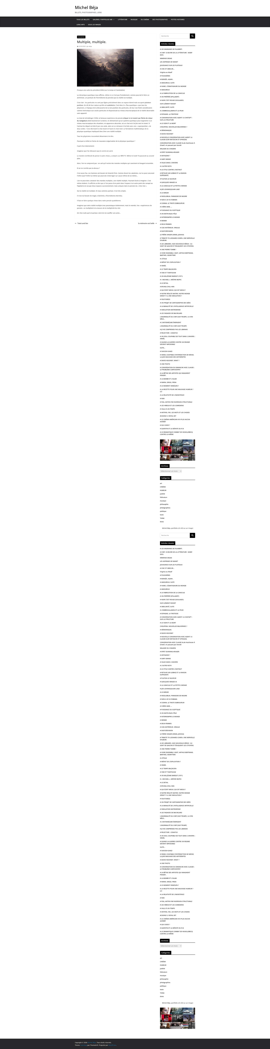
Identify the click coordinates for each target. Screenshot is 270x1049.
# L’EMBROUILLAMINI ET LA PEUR (171, 111)
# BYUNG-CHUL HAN (167, 287)
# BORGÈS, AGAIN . (166, 79)
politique (163, 511)
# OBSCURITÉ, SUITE (167, 107)
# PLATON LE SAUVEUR (168, 179)
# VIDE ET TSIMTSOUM (168, 273)
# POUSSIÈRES (165, 76)
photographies (165, 508)
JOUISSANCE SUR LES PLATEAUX (171, 65)
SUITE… (162, 348)
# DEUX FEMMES (166, 224)
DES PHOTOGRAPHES (160, 19)
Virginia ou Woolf (166, 72)
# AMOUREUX (165, 90)
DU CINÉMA (145, 19)
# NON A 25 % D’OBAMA (168, 200)
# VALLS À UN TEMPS (167, 409)
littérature (163, 497)
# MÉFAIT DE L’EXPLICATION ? (170, 262)
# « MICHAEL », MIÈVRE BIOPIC (171, 280)
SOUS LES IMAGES (94, 25)
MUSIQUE (134, 19)
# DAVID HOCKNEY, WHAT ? (169, 360)
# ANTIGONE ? (165, 156)
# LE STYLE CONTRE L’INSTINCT (171, 170)
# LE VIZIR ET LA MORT (168, 123)
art (161, 483)
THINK (162, 518)
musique (163, 501)
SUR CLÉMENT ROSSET (168, 104)
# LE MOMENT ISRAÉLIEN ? (169, 386)
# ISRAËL (163, 266)
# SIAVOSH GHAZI (166, 351)
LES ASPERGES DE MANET (169, 62)
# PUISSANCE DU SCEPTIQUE (170, 210)
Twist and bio (82, 223)
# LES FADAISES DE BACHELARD (171, 313)
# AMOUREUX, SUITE (167, 83)
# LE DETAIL (164, 283)
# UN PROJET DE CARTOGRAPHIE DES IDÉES (175, 303)
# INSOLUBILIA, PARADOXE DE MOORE (173, 196)
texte (162, 515)
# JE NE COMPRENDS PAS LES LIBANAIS (174, 329)
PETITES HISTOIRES (177, 19)
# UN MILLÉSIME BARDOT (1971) (171, 276)
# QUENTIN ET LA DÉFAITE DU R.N (172, 429)
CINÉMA (163, 487)
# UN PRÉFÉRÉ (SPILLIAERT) (169, 97)
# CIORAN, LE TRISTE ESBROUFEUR (172, 203)
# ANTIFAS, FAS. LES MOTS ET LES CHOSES (175, 412)
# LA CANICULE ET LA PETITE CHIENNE (173, 186)
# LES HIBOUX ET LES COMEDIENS (172, 405)
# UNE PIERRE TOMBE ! (168, 250)
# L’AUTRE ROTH (165, 166)
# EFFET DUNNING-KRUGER (169, 152)
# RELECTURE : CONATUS (169, 333)
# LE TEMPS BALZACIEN (168, 269)
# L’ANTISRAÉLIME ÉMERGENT (170, 322)
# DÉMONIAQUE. (166, 130)
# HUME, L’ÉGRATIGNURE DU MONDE (173, 86)
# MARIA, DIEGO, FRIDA (168, 382)
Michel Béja (86, 7)
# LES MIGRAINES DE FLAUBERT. (171, 49)
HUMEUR (163, 490)
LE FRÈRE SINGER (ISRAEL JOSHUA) (172, 235)
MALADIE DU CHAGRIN (168, 149)
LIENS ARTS (81, 25)
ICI (182, 528)
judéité (162, 494)
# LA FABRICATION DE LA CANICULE (172, 93)
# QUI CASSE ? (165, 425)
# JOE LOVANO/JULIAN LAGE (170, 189)
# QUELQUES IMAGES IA (168, 182)
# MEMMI (163, 221)
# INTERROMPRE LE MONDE (170, 217)
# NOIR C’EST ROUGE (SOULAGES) (172, 100)
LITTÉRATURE (122, 19)
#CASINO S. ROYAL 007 (168, 416)
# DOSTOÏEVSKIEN (166, 231)
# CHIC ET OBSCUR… (167, 69)
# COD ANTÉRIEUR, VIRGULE (170, 228)
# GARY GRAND (165, 159)
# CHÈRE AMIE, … (166, 207)
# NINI (162, 398)
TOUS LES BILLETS (83, 19)
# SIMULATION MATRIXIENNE (170, 310)
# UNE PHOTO (165, 364)
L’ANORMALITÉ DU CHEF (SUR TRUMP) (173, 326)
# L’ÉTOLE (163, 259)
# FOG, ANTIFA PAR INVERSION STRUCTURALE (176, 402)
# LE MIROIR (164, 193)
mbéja (90, 46)
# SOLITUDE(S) (165, 299)
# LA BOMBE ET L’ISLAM (168, 379)
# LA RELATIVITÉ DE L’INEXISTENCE (172, 395)
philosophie (81, 37)
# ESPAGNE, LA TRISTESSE (169, 114)
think (162, 522)
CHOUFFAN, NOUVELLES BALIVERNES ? (173, 127)
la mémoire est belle (146, 223)
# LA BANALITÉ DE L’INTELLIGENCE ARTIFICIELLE (176, 306)
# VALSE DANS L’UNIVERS (169, 163)
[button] (113, 19)
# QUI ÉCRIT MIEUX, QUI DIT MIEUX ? (173, 290)
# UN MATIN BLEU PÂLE (168, 214)
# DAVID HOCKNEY (166, 134)
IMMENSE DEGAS (166, 58)
